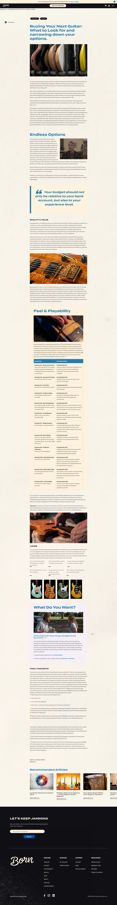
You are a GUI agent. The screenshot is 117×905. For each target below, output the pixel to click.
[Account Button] (109, 6)
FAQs (77, 865)
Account (63, 858)
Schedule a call (66, 716)
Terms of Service (97, 872)
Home (4, 5)
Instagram (49, 895)
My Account (64, 862)
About (46, 879)
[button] (114, 2)
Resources (95, 858)
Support (78, 858)
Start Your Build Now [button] (58, 5)
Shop (45, 876)
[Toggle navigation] (113, 6)
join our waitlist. (75, 1)
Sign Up (29, 836)
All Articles (11, 22)
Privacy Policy (95, 862)
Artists (46, 872)
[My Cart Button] (105, 6)
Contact (78, 862)
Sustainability (48, 869)
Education (35, 18)
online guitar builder (64, 708)
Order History (64, 865)
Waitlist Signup (80, 869)
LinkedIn (53, 895)
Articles (47, 882)
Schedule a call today (68, 658)
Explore (47, 858)
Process (47, 862)
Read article (34, 798)
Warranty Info (96, 865)
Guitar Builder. (58, 655)
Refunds (94, 869)
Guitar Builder (48, 886)
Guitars (43, 18)
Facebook (44, 895)
